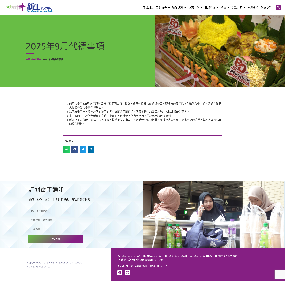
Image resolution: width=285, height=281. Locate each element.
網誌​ (223, 7)
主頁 (28, 59)
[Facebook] (119, 272)
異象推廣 (161, 7)
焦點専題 (237, 7)
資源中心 (193, 7)
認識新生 (148, 7)
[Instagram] (127, 272)
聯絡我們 (266, 7)
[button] (278, 7)
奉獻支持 (253, 7)
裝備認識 (177, 7)
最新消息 (210, 7)
